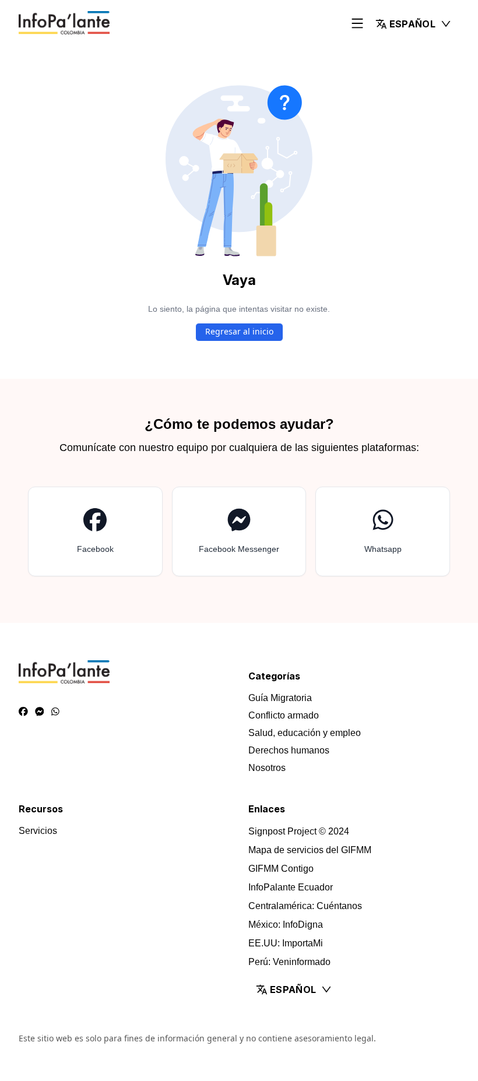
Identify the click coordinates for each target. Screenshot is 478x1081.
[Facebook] (23, 712)
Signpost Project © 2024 (298, 831)
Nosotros (267, 768)
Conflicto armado (283, 715)
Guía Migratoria (280, 698)
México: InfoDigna (285, 924)
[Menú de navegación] (357, 24)
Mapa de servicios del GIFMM (309, 850)
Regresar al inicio (239, 331)
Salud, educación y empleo (304, 733)
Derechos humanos (288, 750)
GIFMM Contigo (281, 869)
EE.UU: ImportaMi (285, 943)
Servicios (38, 831)
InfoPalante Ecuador (290, 887)
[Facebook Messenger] (39, 712)
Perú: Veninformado (289, 962)
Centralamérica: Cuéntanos (305, 906)
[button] (413, 24)
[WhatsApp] (55, 712)
